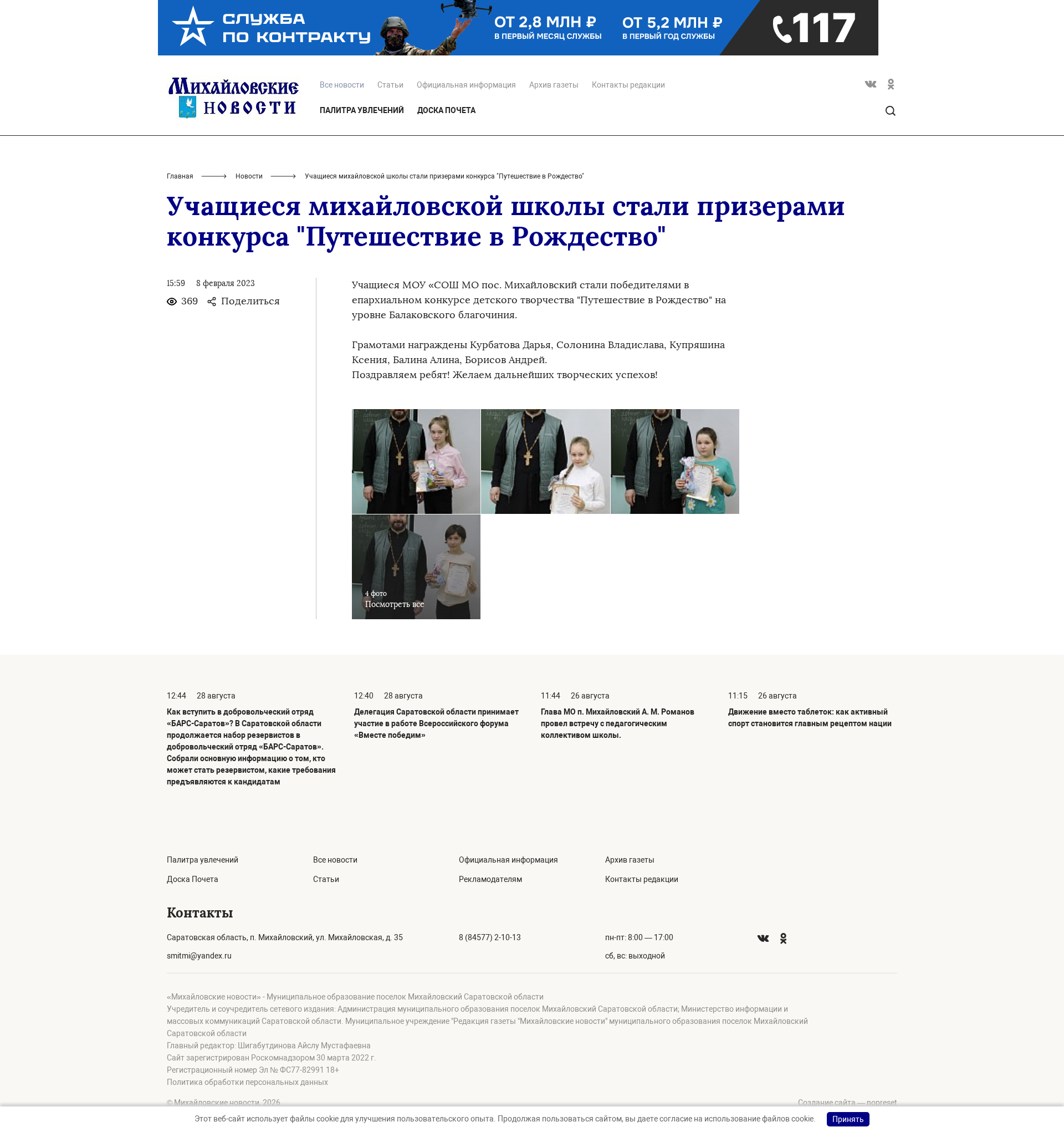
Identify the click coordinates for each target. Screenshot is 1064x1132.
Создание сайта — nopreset (847, 1102)
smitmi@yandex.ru (199, 955)
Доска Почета (446, 110)
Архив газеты (554, 84)
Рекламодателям (490, 879)
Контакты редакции (628, 84)
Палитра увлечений (362, 110)
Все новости (335, 859)
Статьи (390, 84)
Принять (848, 1119)
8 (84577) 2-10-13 (490, 937)
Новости (249, 176)
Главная (180, 176)
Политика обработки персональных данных (247, 1082)
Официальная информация (466, 84)
